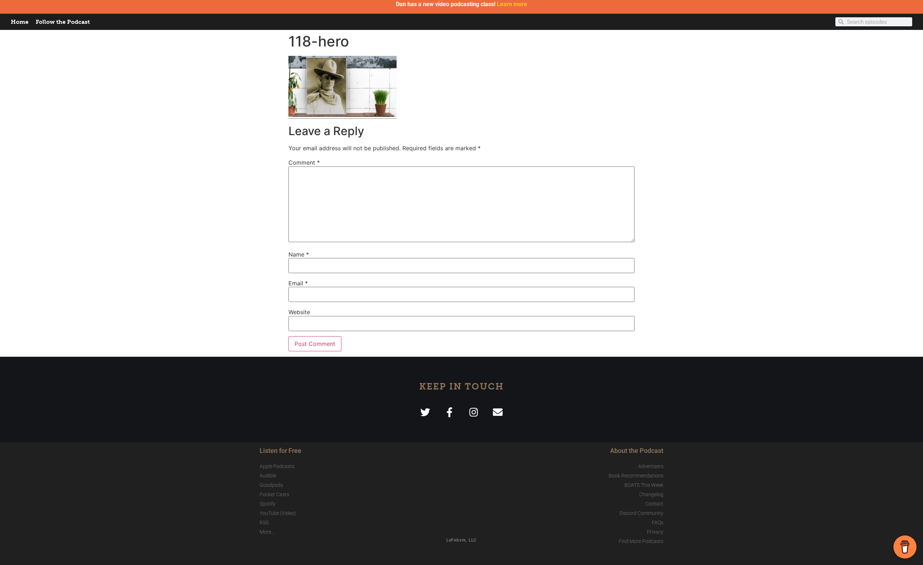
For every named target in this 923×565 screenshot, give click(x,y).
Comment (304, 162)
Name (298, 254)
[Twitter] (425, 412)
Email (298, 283)
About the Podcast (636, 450)
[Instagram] (473, 412)
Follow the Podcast (63, 21)
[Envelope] (498, 412)
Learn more (512, 4)
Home (19, 21)
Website (299, 312)
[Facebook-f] (449, 412)
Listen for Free (280, 450)
